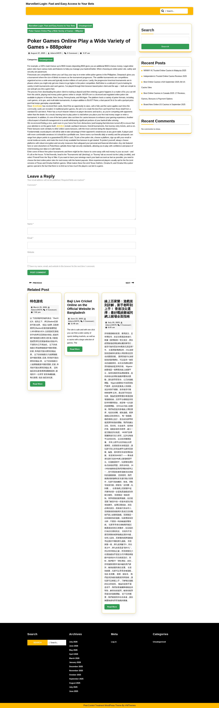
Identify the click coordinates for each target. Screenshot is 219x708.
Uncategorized (85, 26)
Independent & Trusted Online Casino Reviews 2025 (165, 76)
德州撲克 (60, 126)
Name (30, 224)
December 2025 (76, 666)
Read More (39, 385)
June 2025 (73, 691)
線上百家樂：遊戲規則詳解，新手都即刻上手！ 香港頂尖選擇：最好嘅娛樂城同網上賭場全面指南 (118, 308)
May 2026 (73, 650)
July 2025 (73, 687)
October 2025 (75, 675)
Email (30, 238)
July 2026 (73, 642)
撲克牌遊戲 (37, 106)
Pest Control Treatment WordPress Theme (103, 705)
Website (30, 252)
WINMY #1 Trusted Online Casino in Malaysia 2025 (165, 70)
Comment (32, 185)
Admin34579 (55, 53)
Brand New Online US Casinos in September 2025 (164, 104)
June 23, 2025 (77, 319)
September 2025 (76, 679)
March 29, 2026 (40, 307)
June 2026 (73, 646)
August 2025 (74, 683)
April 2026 (73, 654)
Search (147, 30)
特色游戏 (36, 301)
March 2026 (74, 658)
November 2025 (76, 670)
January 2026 (75, 662)
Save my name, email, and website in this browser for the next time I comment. (62, 266)
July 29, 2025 (114, 322)
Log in (114, 642)
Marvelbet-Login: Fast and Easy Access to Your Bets (60, 3)
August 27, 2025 (38, 53)
